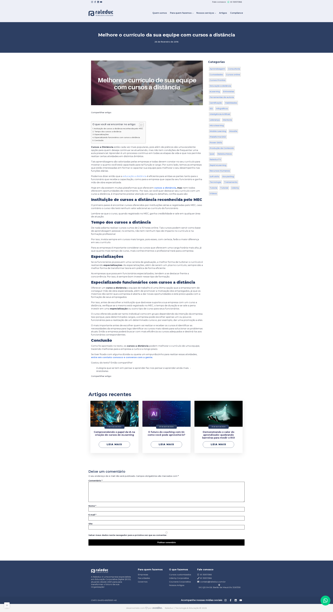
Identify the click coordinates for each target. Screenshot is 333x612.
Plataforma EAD (218, 137)
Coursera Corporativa (180, 581)
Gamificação (216, 103)
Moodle (233, 131)
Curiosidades (216, 74)
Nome (92, 506)
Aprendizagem (217, 69)
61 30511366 (236, 2)
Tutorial (224, 188)
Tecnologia (215, 182)
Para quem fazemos (181, 13)
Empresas (143, 574)
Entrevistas (228, 91)
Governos (143, 581)
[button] (325, 600)
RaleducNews (224, 154)
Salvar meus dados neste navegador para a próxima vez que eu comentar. (127, 535)
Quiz (212, 154)
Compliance (236, 13)
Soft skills (214, 176)
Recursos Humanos (220, 171)
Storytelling (228, 176)
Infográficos (222, 108)
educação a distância (134, 176)
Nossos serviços (205, 13)
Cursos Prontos (217, 80)
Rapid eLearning (218, 165)
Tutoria (213, 188)
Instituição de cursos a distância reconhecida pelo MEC (118, 128)
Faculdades (144, 578)
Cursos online (233, 74)
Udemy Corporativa (179, 578)
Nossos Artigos (176, 585)
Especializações (101, 134)
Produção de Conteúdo (222, 148)
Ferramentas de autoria (222, 97)
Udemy (235, 188)
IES (211, 108)
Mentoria (227, 120)
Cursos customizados (180, 574)
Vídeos (213, 193)
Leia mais (114, 444)
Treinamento (230, 182)
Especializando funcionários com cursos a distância (117, 137)
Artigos (223, 13)
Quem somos (159, 13)
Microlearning (217, 125)
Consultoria (234, 69)
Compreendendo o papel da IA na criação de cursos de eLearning (114, 433)
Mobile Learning (218, 131)
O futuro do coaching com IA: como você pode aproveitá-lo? (166, 433)
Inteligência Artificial (220, 114)
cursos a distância (165, 187)
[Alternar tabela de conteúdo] (140, 125)
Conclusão (99, 140)
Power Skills (216, 142)
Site (90, 523)
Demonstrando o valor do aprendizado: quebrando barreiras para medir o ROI (218, 435)
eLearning (215, 91)
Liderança (215, 120)
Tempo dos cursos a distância (107, 131)
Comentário (95, 480)
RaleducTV (215, 159)
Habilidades (231, 103)
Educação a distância (220, 86)
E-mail (92, 514)
